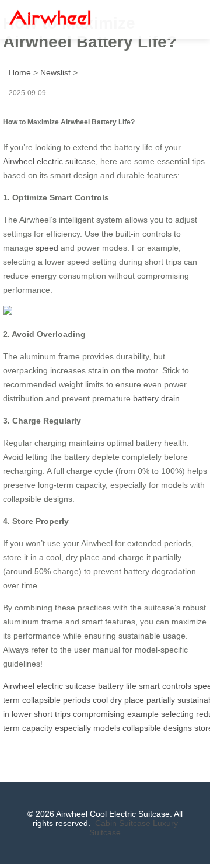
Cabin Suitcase (122, 823)
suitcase (80, 685)
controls (176, 685)
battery (111, 685)
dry (116, 700)
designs (177, 728)
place (134, 700)
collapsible (41, 700)
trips (63, 714)
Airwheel (18, 685)
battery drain (156, 398)
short (43, 714)
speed (47, 247)
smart (149, 685)
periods (76, 700)
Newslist (55, 72)
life (131, 685)
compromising (99, 714)
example (143, 714)
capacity (37, 728)
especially (73, 728)
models (106, 728)
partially (160, 700)
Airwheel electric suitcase (49, 161)
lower (22, 714)
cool (100, 700)
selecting (177, 714)
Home (20, 72)
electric (50, 685)
